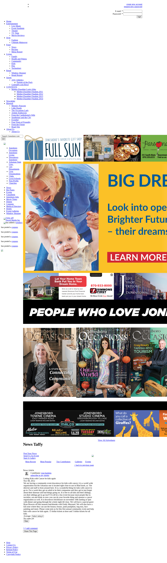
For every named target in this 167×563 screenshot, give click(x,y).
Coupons (10, 204)
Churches (13, 183)
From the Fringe (18, 124)
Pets (13, 66)
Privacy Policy (12, 547)
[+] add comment (30, 528)
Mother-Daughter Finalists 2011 (30, 92)
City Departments (14, 168)
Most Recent (30, 462)
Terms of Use (11, 552)
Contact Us (11, 545)
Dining (9, 202)
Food (8, 45)
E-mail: (119, 11)
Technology (16, 68)
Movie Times (11, 199)
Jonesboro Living (13, 154)
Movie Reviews (18, 35)
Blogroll (9, 103)
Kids (13, 63)
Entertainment (12, 24)
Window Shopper (18, 73)
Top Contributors (63, 462)
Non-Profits (14, 181)
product (19, 222)
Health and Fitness (19, 59)
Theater (14, 31)
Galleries (78, 462)
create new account (134, 4)
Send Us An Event (31, 456)
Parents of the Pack (24, 82)
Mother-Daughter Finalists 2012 (30, 94)
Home (8, 21)
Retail (8, 70)
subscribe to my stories (40, 475)
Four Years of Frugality (21, 122)
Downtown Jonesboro (13, 158)
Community (16, 61)
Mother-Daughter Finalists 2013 (30, 96)
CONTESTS (11, 87)
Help (8, 542)
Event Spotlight (17, 28)
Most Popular (45, 462)
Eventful (15, 120)
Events (9, 192)
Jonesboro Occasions (13, 149)
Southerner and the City (21, 117)
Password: (118, 14)
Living (9, 54)
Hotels (9, 209)
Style (8, 38)
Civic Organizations (14, 172)
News (13, 47)
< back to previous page (84, 465)
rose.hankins (46, 473)
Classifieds (10, 195)
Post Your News (30, 453)
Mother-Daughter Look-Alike (23, 89)
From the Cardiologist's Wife (23, 115)
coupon (15, 227)
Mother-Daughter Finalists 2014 (30, 99)
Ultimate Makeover (19, 42)
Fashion (14, 40)
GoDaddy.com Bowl (20, 85)
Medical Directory (13, 206)
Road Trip (15, 127)
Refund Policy (12, 550)
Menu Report (16, 52)
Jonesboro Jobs (12, 197)
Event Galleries (12, 211)
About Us (10, 129)
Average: (27, 516)
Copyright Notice (13, 554)
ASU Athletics (17, 80)
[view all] (10, 218)
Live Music (16, 26)
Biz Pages (10, 190)
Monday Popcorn (18, 106)
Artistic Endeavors (19, 113)
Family (14, 56)
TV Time (15, 33)
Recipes (14, 49)
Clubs (11, 176)
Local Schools (15, 178)
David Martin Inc (13, 220)
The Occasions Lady (20, 110)
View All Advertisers (106, 440)
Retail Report (16, 75)
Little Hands (16, 108)
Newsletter (10, 101)
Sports (8, 78)
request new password (133, 6)
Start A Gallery (29, 458)
